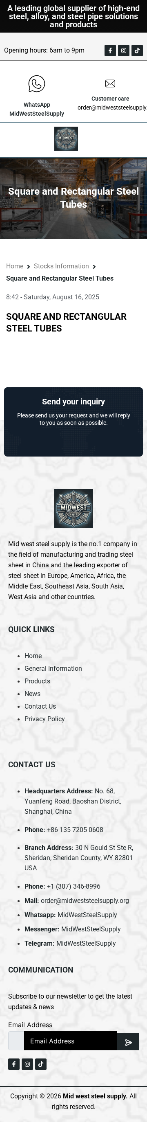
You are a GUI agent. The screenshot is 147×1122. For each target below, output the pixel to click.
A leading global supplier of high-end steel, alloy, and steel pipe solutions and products (73, 16)
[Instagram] (123, 50)
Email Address (30, 1024)
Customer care (110, 98)
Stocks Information (61, 266)
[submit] (128, 1041)
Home (14, 266)
